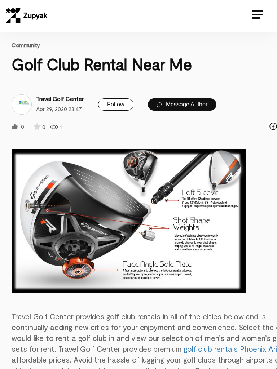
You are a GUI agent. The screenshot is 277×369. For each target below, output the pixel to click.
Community (26, 44)
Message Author (185, 104)
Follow (115, 104)
